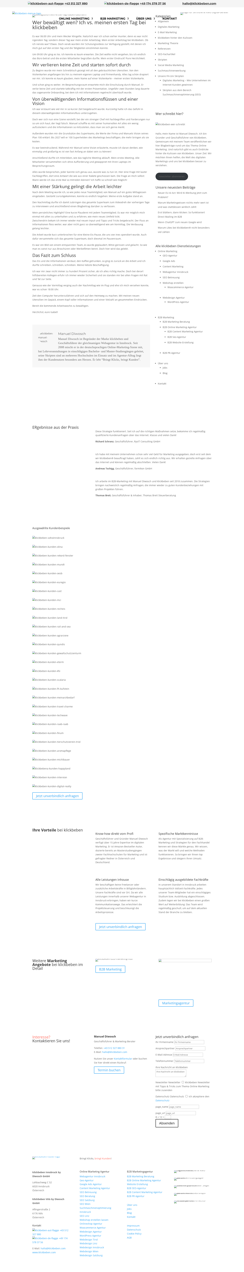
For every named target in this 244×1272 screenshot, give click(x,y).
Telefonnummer (164, 1061)
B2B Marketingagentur (140, 1171)
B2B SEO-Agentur (136, 1188)
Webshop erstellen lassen (94, 1219)
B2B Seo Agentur (176, 337)
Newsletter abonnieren (172, 176)
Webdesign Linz (88, 1243)
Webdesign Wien (89, 1251)
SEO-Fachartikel (166, 54)
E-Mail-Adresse (164, 1054)
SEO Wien (85, 1203)
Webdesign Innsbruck (92, 1247)
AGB (129, 1237)
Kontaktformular (123, 1058)
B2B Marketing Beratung (176, 321)
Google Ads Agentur (91, 1184)
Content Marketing (173, 266)
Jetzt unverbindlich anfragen (57, 796)
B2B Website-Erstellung (180, 342)
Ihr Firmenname (164, 1042)
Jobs (165, 367)
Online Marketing (74, 18)
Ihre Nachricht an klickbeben (172, 1067)
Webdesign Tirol (89, 1239)
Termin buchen (109, 1070)
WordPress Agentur (178, 302)
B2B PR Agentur (135, 1196)
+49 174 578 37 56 (153, 3)
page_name (162, 1106)
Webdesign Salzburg (91, 1255)
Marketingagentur (176, 1003)
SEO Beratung (87, 1196)
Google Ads (169, 261)
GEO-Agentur (170, 255)
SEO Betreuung (171, 277)
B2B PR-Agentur (171, 352)
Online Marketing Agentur (94, 1171)
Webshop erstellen (173, 282)
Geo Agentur (87, 1180)
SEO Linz (84, 1215)
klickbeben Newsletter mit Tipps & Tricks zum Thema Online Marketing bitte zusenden (183, 1086)
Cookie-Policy (134, 1233)
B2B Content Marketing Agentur (185, 331)
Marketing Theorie (168, 43)
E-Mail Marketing (167, 32)
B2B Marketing (112, 18)
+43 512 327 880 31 (114, 1048)
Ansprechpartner (165, 1048)
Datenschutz (162, 1096)
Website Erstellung (137, 1184)
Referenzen (164, 48)
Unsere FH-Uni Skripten (171, 76)
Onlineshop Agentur (91, 1223)
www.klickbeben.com (44, 1252)
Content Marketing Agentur (95, 1188)
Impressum (133, 1225)
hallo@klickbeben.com (199, 3)
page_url (160, 1113)
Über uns (144, 18)
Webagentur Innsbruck (175, 272)
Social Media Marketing (171, 65)
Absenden (167, 1123)
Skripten (162, 59)
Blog (165, 373)
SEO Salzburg (87, 1200)
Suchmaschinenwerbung (172, 70)
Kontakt (170, 18)
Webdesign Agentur (174, 297)
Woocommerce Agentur (180, 287)
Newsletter (162, 1082)
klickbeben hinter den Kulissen (175, 37)
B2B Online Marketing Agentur (180, 327)
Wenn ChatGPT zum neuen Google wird (180, 222)
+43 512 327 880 (76, 3)
